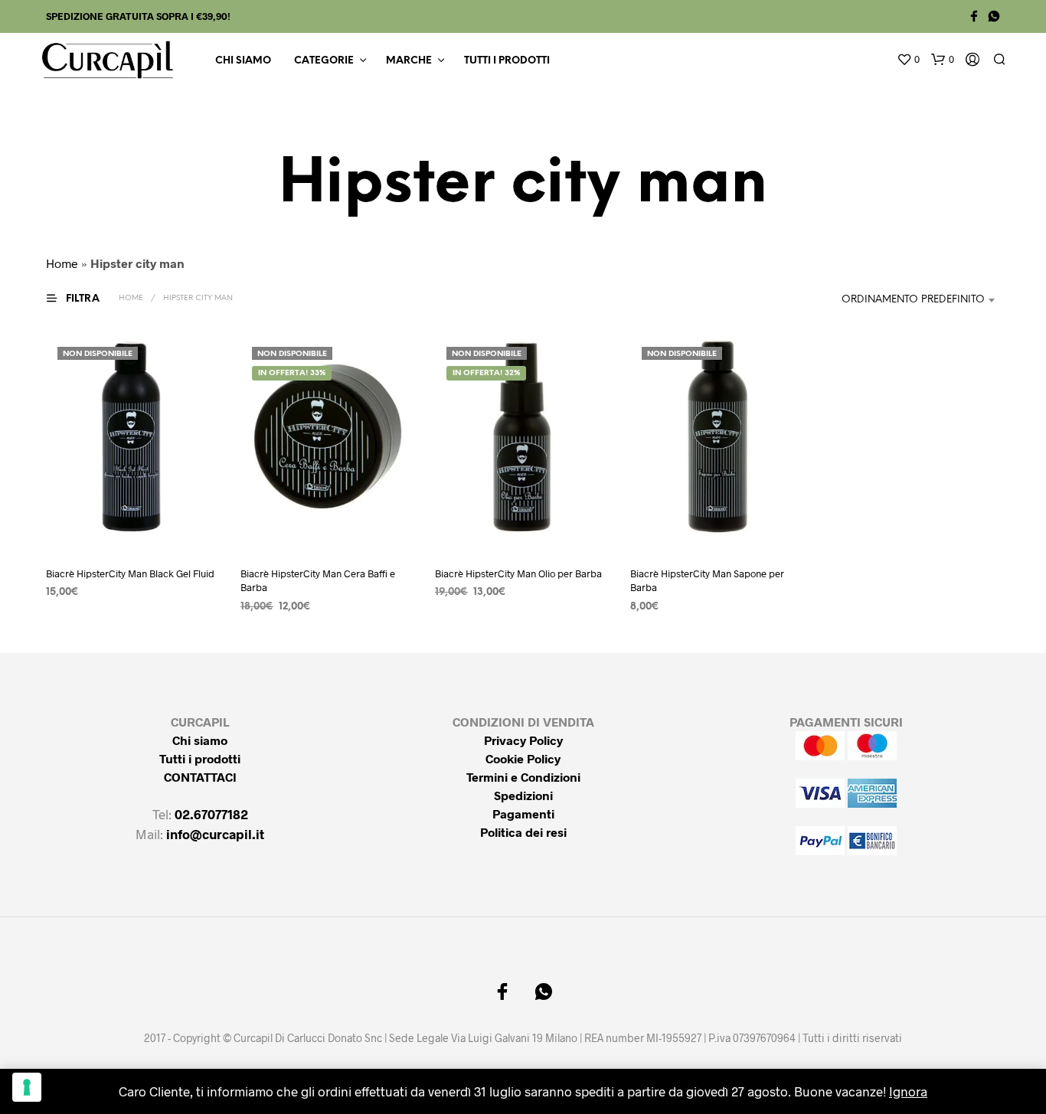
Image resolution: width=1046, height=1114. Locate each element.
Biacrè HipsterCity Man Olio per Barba (518, 573)
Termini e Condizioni (523, 776)
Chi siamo (243, 61)
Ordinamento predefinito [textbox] (913, 300)
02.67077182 (211, 814)
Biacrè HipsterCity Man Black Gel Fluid (130, 573)
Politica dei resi (523, 832)
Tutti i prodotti (507, 61)
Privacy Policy (523, 740)
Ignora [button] (908, 1091)
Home (62, 263)
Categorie (324, 61)
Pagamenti (523, 813)
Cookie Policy (523, 758)
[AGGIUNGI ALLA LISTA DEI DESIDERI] (134, 524)
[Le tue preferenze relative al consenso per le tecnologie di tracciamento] (26, 1087)
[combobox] (911, 300)
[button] (908, 59)
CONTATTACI (200, 776)
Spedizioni (523, 795)
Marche (409, 61)
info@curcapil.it (215, 833)
